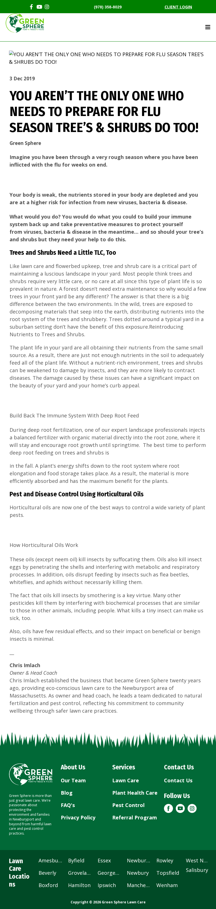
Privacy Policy (78, 817)
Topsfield (167, 872)
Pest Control (128, 805)
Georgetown (110, 872)
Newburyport (139, 860)
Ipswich (107, 885)
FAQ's (68, 805)
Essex (104, 860)
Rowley (164, 860)
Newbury (138, 872)
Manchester (139, 885)
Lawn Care (125, 780)
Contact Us (178, 780)
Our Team (73, 780)
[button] (168, 808)
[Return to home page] (30, 774)
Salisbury (197, 870)
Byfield (76, 860)
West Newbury (197, 860)
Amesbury (50, 860)
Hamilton (79, 885)
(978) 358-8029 (108, 7)
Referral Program (134, 817)
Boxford (48, 885)
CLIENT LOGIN (178, 7)
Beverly (47, 872)
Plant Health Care (135, 792)
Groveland (80, 872)
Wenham (167, 885)
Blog (67, 792)
